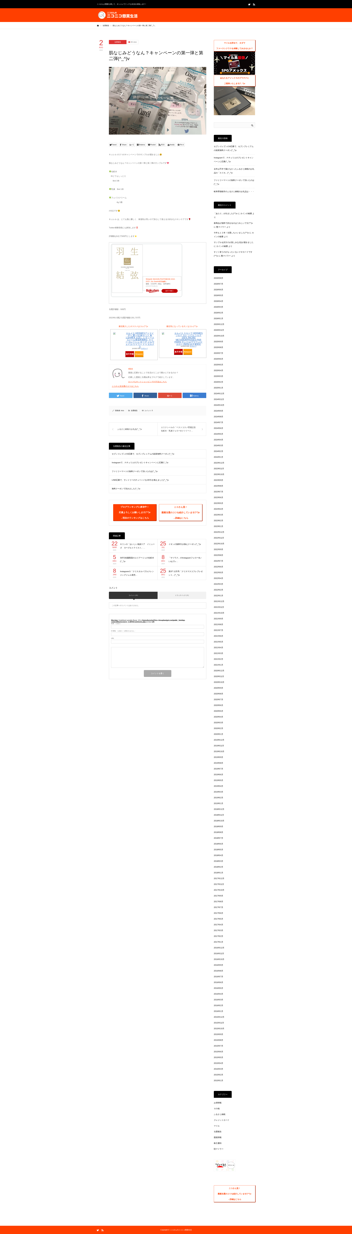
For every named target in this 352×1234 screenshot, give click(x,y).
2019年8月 (218, 763)
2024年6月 (218, 428)
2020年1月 (218, 734)
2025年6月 (218, 359)
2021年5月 (218, 642)
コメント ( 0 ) (133, 595)
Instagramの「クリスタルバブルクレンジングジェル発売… (137, 573)
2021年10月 (219, 613)
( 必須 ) (115, 623)
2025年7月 (218, 353)
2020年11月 (219, 676)
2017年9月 (218, 896)
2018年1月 (218, 873)
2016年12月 (219, 948)
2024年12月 (219, 393)
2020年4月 (218, 717)
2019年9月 (218, 757)
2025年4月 (218, 370)
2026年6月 (218, 290)
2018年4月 (218, 855)
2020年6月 (218, 705)
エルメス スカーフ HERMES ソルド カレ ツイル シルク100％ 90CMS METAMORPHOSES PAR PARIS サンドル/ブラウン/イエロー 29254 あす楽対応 (188, 338)
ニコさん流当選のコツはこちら (125, 386)
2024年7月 (218, 422)
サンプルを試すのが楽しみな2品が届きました (233, 242)
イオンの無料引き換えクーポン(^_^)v (185, 544)
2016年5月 (218, 988)
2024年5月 (218, 434)
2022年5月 (218, 572)
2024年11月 (219, 399)
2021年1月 (218, 665)
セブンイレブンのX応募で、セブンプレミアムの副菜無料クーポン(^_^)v (143, 454)
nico (122, 411)
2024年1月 (218, 457)
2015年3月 (218, 1069)
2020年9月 (218, 688)
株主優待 (218, 1143)
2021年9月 (218, 619)
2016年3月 (218, 1000)
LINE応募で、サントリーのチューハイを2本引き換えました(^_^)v (140, 480)
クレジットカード (221, 1120)
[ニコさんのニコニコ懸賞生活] (117, 15)
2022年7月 (218, 561)
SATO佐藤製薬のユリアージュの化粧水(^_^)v (137, 560)
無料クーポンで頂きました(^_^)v (126, 489)
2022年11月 (219, 538)
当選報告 (117, 42)
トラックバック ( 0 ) (182, 595)
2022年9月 (218, 549)
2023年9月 (218, 480)
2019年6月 (218, 774)
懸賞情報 (218, 1137)
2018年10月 (219, 821)
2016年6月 (218, 982)
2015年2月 (218, 1075)
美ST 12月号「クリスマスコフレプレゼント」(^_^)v (186, 573)
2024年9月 (218, 411)
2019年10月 (219, 751)
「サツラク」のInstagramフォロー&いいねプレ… (185, 560)
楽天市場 (130, 354)
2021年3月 (218, 653)
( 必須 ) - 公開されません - (123, 631)
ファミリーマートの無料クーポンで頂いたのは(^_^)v (135, 471)
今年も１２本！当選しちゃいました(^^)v (231, 233)
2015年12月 (219, 1017)
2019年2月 (218, 798)
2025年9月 (218, 341)
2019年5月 (218, 780)
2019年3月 (218, 792)
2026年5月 (218, 295)
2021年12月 (219, 601)
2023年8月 (218, 486)
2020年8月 (218, 694)
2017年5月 (218, 919)
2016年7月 (218, 976)
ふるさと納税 (219, 1114)
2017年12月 (219, 878)
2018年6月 (218, 844)
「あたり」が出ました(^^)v (225, 213)
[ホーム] (98, 25)
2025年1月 (218, 388)
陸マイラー (218, 1149)
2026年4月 (218, 301)
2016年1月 (218, 1011)
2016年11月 (219, 953)
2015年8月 (218, 1040)
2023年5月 (218, 503)
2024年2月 (218, 451)
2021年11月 (219, 607)
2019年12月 (219, 740)
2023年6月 (218, 497)
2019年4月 (218, 786)
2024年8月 (218, 417)
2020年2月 (218, 728)
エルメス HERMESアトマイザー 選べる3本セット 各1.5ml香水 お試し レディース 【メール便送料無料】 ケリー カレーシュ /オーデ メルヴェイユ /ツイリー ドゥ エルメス (140, 340)
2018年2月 (218, 867)
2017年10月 (219, 890)
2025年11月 (219, 330)
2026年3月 (218, 307)
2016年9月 (218, 965)
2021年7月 (218, 630)
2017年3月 (218, 930)
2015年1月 (218, 1080)
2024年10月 (219, 405)
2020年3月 (218, 722)
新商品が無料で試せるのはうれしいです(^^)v (233, 223)
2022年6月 (218, 567)
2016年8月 (218, 971)
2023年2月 (218, 520)
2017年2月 (218, 936)
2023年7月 (218, 492)
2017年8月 (218, 901)
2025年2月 (218, 382)
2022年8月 (218, 555)
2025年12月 (219, 324)
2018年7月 (218, 838)
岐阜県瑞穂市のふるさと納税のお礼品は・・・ (234, 191)
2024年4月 (218, 440)
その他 (217, 1108)
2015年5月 (218, 1057)
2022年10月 (219, 544)
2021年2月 (218, 659)
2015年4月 (218, 1063)
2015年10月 (219, 1028)
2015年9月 (218, 1034)
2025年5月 (218, 365)
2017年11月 (219, 884)
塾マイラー (221, 227)
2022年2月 (218, 590)
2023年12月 (219, 463)
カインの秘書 (246, 213)
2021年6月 (218, 636)
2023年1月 (218, 526)
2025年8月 (218, 347)
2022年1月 (218, 595)
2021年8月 (218, 624)
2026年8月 (218, 278)
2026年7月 (218, 284)
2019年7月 (218, 769)
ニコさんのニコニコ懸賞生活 (181, 1230)
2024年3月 (218, 445)
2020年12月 (219, 671)
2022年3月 (218, 584)
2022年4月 (218, 578)
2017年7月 (218, 907)
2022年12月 (219, 532)
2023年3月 (218, 515)
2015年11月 (219, 1023)
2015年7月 (218, 1046)
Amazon (139, 354)
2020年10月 (219, 682)
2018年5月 (218, 849)
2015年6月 (218, 1052)
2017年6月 (218, 913)
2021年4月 (218, 647)
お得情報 (218, 1103)
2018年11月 (219, 815)
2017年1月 (218, 942)
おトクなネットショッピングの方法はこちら (147, 382)
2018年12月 (219, 809)
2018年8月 (218, 832)
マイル (217, 1126)
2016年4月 (218, 994)
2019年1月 (218, 803)
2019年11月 (219, 746)
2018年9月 (218, 826)
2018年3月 (218, 861)
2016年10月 (219, 959)
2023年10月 (219, 474)
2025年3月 (218, 376)
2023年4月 (218, 509)
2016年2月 (218, 1005)
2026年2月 (218, 313)
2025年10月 (219, 336)
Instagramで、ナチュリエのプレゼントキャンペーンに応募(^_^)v (140, 462)
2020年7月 (218, 699)
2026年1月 (218, 318)
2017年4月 (218, 925)
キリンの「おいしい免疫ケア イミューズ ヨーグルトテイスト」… (137, 546)
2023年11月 (219, 468)
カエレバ (144, 348)
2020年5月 (218, 711)
